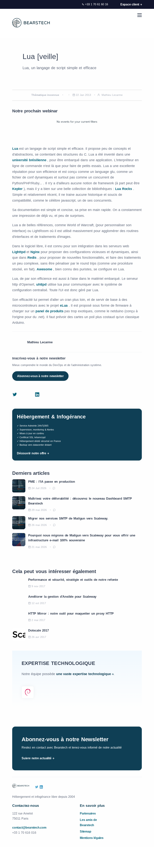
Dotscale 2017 (38, 630)
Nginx (35, 252)
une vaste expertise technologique (83, 674)
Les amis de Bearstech (88, 822)
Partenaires (88, 813)
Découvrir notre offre (31, 453)
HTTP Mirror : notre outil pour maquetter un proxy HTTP (71, 613)
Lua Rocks (124, 189)
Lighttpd (19, 252)
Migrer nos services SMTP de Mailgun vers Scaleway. (68, 518)
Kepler (18, 189)
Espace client (129, 4)
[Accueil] (31, 22)
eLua (64, 305)
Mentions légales (91, 837)
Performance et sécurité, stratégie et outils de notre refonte (73, 580)
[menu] (139, 15)
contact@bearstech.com (29, 827)
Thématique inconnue (45, 94)
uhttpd (42, 284)
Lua (15, 148)
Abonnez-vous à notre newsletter (40, 376)
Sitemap (85, 831)
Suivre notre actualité (36, 758)
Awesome (45, 269)
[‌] (14, 395)
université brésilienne (29, 160)
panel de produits (49, 311)
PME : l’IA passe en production (51, 481)
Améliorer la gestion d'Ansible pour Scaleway (62, 596)
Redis (32, 257)
